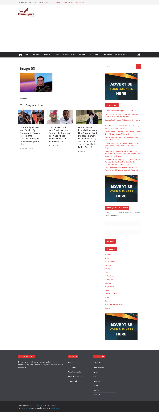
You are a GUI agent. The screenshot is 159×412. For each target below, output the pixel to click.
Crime (107, 258)
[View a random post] (138, 54)
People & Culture (111, 294)
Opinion (82, 55)
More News (93, 55)
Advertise (108, 55)
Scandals (108, 301)
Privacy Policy (73, 381)
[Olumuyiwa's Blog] (20, 54)
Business (108, 254)
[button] (99, 54)
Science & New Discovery (114, 304)
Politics (36, 55)
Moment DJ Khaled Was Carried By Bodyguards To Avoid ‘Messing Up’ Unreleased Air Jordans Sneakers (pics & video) (30, 136)
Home (27, 55)
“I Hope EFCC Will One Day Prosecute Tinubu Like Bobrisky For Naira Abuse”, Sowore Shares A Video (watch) (59, 134)
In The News (109, 276)
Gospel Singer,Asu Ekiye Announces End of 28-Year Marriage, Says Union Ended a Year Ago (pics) (122, 145)
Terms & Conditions (75, 376)
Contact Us (120, 55)
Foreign (108, 269)
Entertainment (69, 55)
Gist (106, 272)
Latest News (98, 363)
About (70, 363)
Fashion (108, 265)
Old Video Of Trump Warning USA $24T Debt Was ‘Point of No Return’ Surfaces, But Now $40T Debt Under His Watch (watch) (123, 153)
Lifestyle (46, 55)
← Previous (22, 98)
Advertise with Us (74, 372)
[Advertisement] (79, 35)
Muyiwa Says (109, 287)
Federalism (97, 381)
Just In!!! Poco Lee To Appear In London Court (121, 111)
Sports (56, 55)
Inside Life (109, 279)
